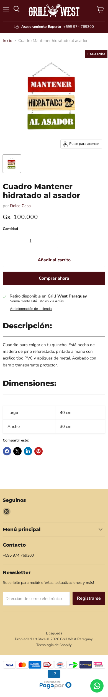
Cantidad (10, 229)
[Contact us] (97, 686)
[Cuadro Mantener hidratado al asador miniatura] (12, 164)
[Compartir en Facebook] (7, 451)
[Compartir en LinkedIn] (28, 451)
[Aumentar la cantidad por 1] (51, 241)
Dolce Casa (20, 206)
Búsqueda (54, 633)
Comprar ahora (54, 278)
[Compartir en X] (17, 451)
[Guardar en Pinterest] (38, 451)
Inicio (7, 40)
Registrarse (89, 598)
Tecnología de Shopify (54, 645)
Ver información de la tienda (31, 309)
